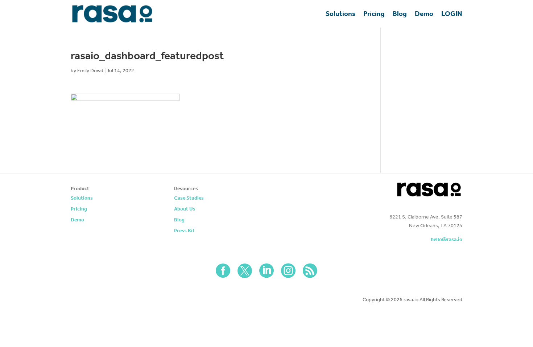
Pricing (374, 13)
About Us (184, 209)
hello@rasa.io (446, 239)
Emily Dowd (90, 71)
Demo (424, 13)
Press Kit (184, 231)
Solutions (340, 13)
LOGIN (451, 13)
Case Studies (189, 198)
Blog (400, 13)
